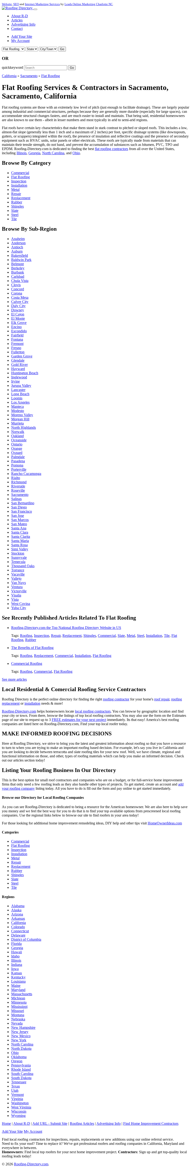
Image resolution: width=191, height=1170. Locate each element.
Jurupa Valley (21, 386)
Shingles (17, 206)
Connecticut (20, 931)
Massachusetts (21, 994)
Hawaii (16, 952)
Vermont (17, 1095)
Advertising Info (23, 24)
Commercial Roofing (26, 664)
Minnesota (19, 1002)
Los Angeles (20, 402)
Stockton (17, 553)
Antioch (17, 247)
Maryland (18, 990)
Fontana (17, 339)
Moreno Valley (22, 415)
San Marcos (20, 520)
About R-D (19, 16)
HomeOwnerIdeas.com (165, 823)
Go (62, 49)
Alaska (16, 910)
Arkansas (18, 918)
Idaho (15, 956)
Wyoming (18, 1116)
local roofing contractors (93, 711)
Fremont (17, 344)
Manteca (17, 406)
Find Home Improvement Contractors (150, 1123)
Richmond (19, 482)
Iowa (15, 969)
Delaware (18, 935)
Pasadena (18, 461)
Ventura (17, 587)
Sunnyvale (19, 557)
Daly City (18, 306)
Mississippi (19, 1007)
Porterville (18, 469)
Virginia (17, 1099)
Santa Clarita (20, 537)
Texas (15, 1086)
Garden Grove (21, 356)
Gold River (19, 365)
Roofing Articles (82, 1123)
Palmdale (18, 457)
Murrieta (17, 423)
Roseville (18, 490)
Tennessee (18, 1082)
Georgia (34, 153)
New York (18, 1040)
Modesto (17, 411)
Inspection (18, 181)
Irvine (15, 381)
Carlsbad (17, 276)
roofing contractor (116, 699)
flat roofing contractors (111, 149)
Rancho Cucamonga (26, 474)
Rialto (15, 478)
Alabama (17, 906)
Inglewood (19, 377)
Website (7, 4)
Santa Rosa (19, 545)
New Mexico (21, 1036)
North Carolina (53, 153)
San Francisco (21, 511)
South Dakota (21, 1078)
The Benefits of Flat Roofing (32, 648)
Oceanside (19, 440)
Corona (16, 293)
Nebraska (18, 1019)
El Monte (18, 318)
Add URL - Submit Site (49, 1123)
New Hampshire (23, 1027)
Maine (15, 986)
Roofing (26, 636)
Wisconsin (18, 1111)
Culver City (19, 302)
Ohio (76, 153)
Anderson (18, 243)
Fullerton (17, 352)
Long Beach (20, 394)
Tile (14, 219)
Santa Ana (18, 528)
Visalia (16, 595)
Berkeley (17, 268)
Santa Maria (20, 541)
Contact (17, 29)
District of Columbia (26, 939)
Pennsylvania (21, 1065)
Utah (14, 1090)
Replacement (20, 198)
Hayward (18, 369)
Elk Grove (19, 323)
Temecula (18, 562)
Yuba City (18, 608)
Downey (17, 310)
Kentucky (18, 977)
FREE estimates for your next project (79, 720)
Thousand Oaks (22, 566)
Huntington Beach (24, 373)
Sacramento (29, 76)
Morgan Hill (20, 419)
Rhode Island (21, 1069)
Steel (14, 215)
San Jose (17, 516)
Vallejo (16, 578)
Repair (16, 194)
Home (6, 1123)
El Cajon (17, 314)
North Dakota (21, 1048)
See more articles (14, 679)
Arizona (17, 914)
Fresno (16, 348)
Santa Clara (19, 532)
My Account (20, 41)
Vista (15, 599)
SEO (16, 4)
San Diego (19, 507)
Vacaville (18, 574)
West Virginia (21, 1107)
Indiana (16, 965)
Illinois (22, 153)
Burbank (17, 272)
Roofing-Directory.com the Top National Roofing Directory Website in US (66, 628)
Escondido (19, 331)
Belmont (17, 264)
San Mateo (19, 524)
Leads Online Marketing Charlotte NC (89, 4)
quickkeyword (12, 67)
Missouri (17, 1011)
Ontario (16, 444)
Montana (17, 1015)
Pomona (17, 465)
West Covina (20, 604)
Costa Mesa (19, 297)
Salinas (16, 499)
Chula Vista (19, 281)
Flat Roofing (50, 76)
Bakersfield (19, 255)
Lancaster (18, 390)
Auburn (17, 251)
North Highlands (23, 427)
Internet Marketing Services (42, 4)
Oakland (17, 436)
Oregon (16, 1061)
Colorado (18, 927)
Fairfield (17, 335)
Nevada (17, 1023)
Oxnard (16, 453)
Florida (16, 944)
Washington (20, 1103)
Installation (19, 185)
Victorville (19, 591)
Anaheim (18, 239)
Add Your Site (21, 36)
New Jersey (19, 1032)
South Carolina (22, 1074)
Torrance (17, 570)
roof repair (161, 699)
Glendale (17, 360)
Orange (16, 448)
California (9, 76)
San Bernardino (22, 503)
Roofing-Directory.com (19, 711)
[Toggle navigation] (35, 9)
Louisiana (18, 981)
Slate (14, 211)
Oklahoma (19, 1057)
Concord (17, 289)
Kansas (16, 973)
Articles (17, 20)
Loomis (16, 398)
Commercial (20, 173)
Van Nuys (18, 583)
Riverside (18, 486)
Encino (16, 327)
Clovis (16, 285)
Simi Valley (19, 549)
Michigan (18, 998)
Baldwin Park (21, 260)
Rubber (16, 202)
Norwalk (17, 432)
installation (32, 703)
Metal (15, 190)
